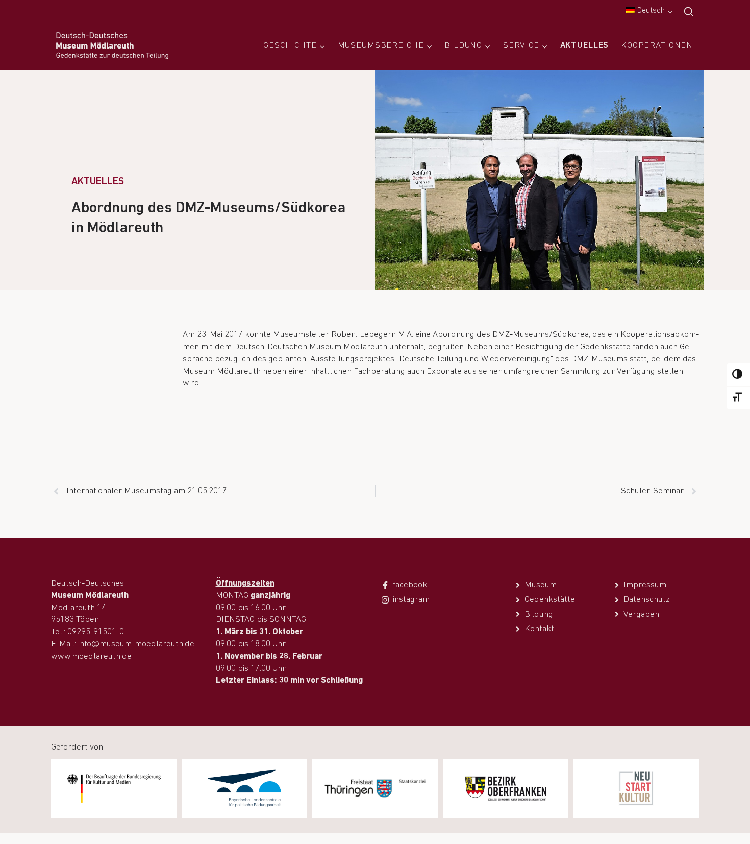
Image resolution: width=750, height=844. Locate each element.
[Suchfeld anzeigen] (688, 12)
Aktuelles (584, 45)
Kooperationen (657, 45)
